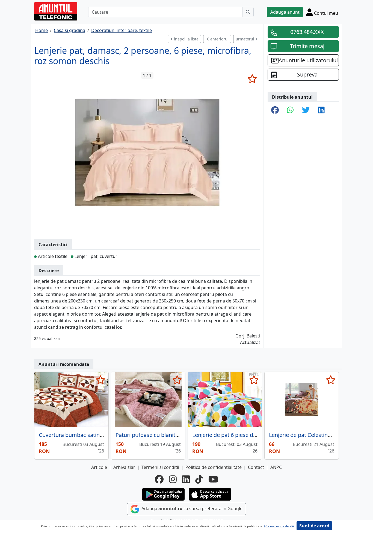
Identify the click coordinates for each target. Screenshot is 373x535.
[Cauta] (248, 12)
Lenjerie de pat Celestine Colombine (314, 435)
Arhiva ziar (124, 467)
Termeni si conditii (160, 467)
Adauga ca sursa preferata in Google (191, 508)
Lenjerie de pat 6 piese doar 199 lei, (236, 435)
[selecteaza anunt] (252, 78)
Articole (99, 467)
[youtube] (213, 479)
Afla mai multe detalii (279, 526)
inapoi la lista (186, 39)
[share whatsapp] (290, 110)
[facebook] (159, 479)
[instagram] (173, 479)
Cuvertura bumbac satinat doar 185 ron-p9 (92, 435)
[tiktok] (199, 479)
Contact (256, 467)
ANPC (276, 467)
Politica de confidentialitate (213, 467)
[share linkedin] (321, 110)
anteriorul (219, 39)
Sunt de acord (314, 526)
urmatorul (245, 39)
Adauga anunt (285, 12)
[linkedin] (186, 479)
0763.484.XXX (307, 32)
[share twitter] (305, 110)
